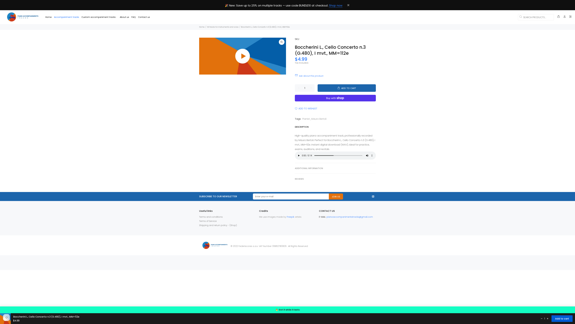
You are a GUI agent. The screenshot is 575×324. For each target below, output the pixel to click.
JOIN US (336, 196)
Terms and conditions (211, 216)
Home (202, 27)
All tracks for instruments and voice (223, 27)
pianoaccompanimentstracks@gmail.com (350, 216)
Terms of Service (208, 221)
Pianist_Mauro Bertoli (314, 119)
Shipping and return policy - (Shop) (218, 225)
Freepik (291, 216)
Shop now (335, 5)
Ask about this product (311, 75)
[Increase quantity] (547, 318)
